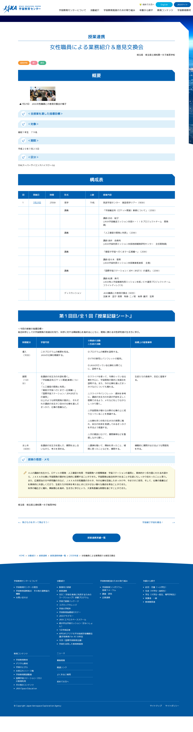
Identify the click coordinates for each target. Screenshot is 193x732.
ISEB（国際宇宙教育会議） (71, 640)
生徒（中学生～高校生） (156, 590)
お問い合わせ (22, 597)
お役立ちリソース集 (25, 670)
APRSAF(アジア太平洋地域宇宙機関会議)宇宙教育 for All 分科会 (76, 635)
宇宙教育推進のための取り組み (119, 10)
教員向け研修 (65, 587)
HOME (22, 555)
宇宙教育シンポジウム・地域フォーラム (113, 588)
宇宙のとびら (22, 667)
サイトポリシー (172, 705)
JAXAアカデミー (66, 616)
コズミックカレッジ (68, 604)
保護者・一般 (151, 598)
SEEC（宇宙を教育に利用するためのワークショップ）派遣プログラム (75, 596)
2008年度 (73, 555)
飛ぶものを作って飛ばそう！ (36, 522)
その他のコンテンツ (25, 684)
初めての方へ (148, 4)
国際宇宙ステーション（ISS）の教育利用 (29, 679)
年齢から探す (146, 10)
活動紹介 (94, 10)
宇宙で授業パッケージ (69, 601)
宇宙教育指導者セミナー (70, 612)
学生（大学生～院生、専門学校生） (161, 594)
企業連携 (106, 597)
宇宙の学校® (65, 608)
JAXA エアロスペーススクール (72, 619)
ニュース (61, 653)
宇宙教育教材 (184, 10)
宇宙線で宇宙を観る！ (152, 522)
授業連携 (43, 555)
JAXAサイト (182, 4)
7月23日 (37, 202)
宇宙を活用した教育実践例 (71, 644)
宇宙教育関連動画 (24, 674)
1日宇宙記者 (64, 630)
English (164, 4)
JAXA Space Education (26, 688)
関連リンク (62, 667)
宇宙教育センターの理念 (27, 587)
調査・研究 (107, 593)
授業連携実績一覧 (96, 537)
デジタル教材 (22, 663)
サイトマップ (156, 705)
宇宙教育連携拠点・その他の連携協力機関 (33, 592)
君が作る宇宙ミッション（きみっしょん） (76, 625)
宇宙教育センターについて (72, 10)
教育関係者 (150, 602)
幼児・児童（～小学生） (156, 587)
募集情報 (61, 660)
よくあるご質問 (64, 674)
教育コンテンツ (165, 10)
